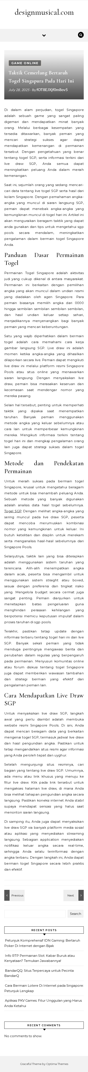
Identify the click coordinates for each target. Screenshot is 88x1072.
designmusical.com (44, 12)
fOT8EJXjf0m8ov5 (52, 89)
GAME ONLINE (24, 63)
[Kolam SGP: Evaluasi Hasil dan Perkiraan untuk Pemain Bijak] (74, 895)
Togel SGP (13, 511)
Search (75, 914)
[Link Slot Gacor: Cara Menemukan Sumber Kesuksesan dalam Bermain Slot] (13, 895)
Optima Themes (57, 1064)
